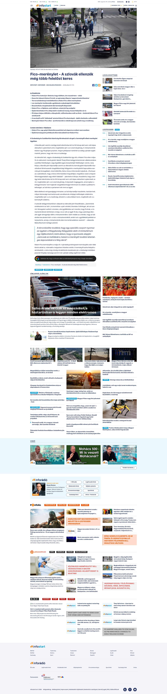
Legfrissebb (113, 650)
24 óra (56, 5)
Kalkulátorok (81, 552)
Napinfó (92, 655)
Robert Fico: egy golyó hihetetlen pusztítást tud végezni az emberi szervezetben (60, 130)
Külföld (32, 653)
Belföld (32, 650)
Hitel (52, 552)
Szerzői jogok (102, 689)
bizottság (58, 269)
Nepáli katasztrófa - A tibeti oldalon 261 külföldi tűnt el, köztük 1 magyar (66, 363)
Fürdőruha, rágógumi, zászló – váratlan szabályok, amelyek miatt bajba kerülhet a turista (117, 299)
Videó (111, 655)
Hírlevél (132, 653)
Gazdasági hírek (122, 667)
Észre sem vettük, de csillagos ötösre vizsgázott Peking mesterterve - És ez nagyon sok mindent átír (47, 532)
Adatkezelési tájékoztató (76, 689)
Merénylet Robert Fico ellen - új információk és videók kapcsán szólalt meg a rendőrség (63, 121)
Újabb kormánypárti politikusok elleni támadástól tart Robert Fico (55, 133)
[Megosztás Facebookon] (93, 85)
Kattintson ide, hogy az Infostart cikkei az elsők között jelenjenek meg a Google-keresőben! (67, 258)
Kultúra (52, 653)
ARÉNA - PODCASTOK (129, 5)
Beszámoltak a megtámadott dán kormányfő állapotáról (51, 106)
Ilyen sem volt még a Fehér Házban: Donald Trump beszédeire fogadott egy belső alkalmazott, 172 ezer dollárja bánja (81, 417)
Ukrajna (63, 5)
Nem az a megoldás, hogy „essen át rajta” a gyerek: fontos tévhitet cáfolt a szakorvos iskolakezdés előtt (81, 408)
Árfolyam (61, 505)
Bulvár (92, 650)
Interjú (72, 653)
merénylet (38, 269)
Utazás (70, 552)
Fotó (131, 650)
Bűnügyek (93, 653)
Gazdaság (32, 655)
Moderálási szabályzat (90, 689)
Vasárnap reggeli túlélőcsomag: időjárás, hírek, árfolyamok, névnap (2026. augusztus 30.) (119, 586)
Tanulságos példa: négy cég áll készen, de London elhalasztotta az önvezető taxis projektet (44, 416)
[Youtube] (135, 689)
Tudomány (53, 650)
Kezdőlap (38, 265)
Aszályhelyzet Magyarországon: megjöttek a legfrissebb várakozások (83, 521)
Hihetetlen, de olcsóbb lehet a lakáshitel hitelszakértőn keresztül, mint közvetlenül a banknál (118, 372)
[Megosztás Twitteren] (96, 85)
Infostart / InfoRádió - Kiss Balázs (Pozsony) (45, 85)
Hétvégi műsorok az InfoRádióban (122, 380)
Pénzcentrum (50, 505)
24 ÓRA (117, 129)
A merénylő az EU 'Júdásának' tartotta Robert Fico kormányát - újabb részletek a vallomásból (64, 118)
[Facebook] (130, 689)
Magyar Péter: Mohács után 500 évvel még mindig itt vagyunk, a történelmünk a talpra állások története (122, 364)
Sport (55, 599)
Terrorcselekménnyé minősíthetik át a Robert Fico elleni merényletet (56, 101)
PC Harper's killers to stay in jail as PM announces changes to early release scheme (119, 632)
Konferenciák (74, 505)
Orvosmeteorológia (94, 667)
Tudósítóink (46, 265)
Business (46, 599)
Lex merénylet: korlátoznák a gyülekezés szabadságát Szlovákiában (56, 103)
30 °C (135, 1)
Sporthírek (109, 667)
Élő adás (74, 482)
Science (71, 599)
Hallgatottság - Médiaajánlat (51, 689)
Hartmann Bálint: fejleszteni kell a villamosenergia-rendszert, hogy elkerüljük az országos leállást (95, 364)
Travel (62, 599)
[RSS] (125, 689)
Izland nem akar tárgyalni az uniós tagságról (118, 307)
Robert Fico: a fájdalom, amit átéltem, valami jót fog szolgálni (53, 108)
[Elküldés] (99, 85)
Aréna (135, 667)
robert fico (48, 269)
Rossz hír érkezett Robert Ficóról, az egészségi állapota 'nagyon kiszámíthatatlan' (60, 98)
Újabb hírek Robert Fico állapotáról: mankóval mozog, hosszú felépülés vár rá (59, 111)
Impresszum (64, 689)
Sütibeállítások (114, 689)
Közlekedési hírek (62, 667)
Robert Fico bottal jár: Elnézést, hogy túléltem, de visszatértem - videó (57, 96)
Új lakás (85, 505)
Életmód (72, 655)
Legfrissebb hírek (46, 667)
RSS (108, 689)
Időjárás (132, 655)
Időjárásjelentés (77, 667)
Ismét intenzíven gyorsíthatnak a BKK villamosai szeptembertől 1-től (41, 363)
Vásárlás (60, 552)
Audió (111, 653)
